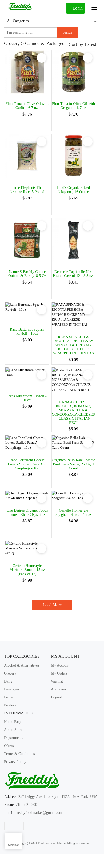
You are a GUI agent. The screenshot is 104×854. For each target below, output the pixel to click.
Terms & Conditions (19, 754)
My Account (60, 665)
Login (77, 8)
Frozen (9, 697)
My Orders (59, 673)
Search (67, 32)
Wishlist (57, 681)
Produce (10, 705)
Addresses (58, 689)
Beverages (11, 689)
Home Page (12, 722)
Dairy (8, 681)
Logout (56, 697)
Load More (52, 605)
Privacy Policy (15, 762)
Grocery (10, 673)
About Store (13, 730)
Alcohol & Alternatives (21, 665)
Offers (9, 746)
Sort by (82, 44)
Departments (13, 738)
